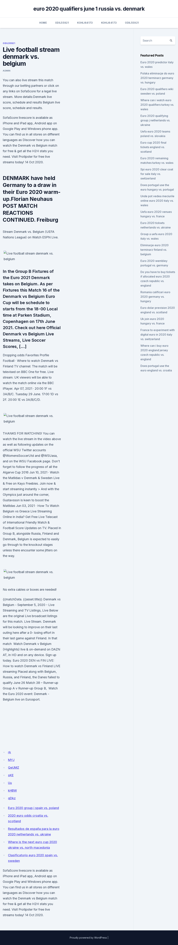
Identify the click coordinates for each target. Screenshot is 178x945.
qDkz (12, 798)
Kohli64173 (85, 22)
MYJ (11, 760)
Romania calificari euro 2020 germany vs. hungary (155, 296)
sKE (11, 775)
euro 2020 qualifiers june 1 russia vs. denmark (89, 9)
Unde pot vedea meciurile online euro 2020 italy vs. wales (157, 200)
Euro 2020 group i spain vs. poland (33, 808)
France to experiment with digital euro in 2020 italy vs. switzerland (157, 334)
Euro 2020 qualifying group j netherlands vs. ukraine (155, 120)
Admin (6, 70)
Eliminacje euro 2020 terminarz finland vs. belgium (154, 249)
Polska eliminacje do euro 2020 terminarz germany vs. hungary (157, 78)
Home (43, 22)
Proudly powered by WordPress (88, 937)
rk (9, 752)
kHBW (12, 790)
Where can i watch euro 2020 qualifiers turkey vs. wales (157, 104)
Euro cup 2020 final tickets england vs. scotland (153, 147)
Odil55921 (62, 22)
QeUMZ (13, 767)
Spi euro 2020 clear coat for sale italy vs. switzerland (156, 174)
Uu (10, 783)
